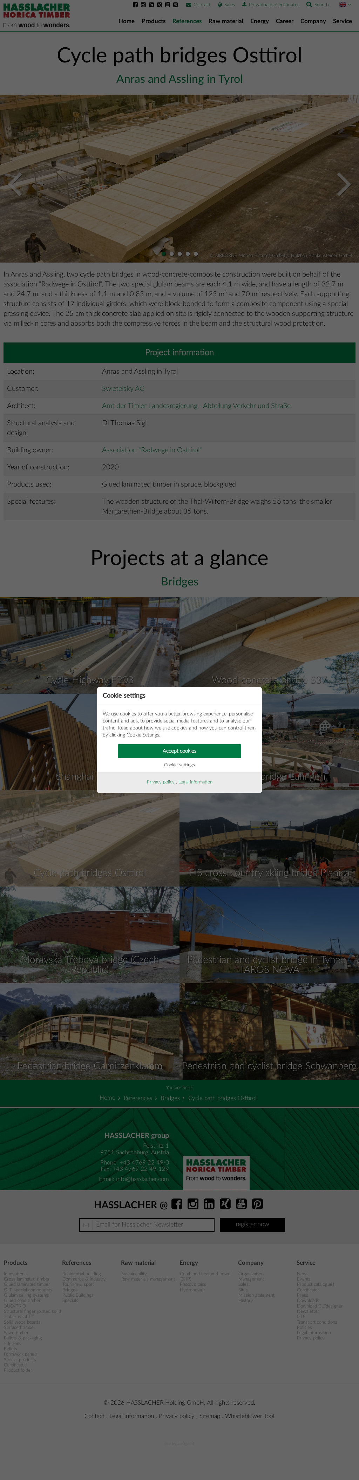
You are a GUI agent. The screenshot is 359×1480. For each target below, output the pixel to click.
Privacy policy (161, 782)
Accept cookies (179, 751)
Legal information (195, 782)
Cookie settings (179, 765)
